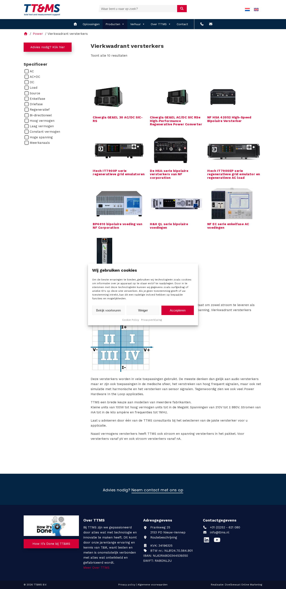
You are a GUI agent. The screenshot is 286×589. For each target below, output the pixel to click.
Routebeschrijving (163, 537)
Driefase (36, 104)
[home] (75, 24)
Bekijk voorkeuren (108, 310)
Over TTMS (159, 24)
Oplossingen (91, 24)
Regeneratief (40, 110)
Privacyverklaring (151, 319)
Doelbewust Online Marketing (243, 584)
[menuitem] (247, 9)
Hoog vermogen (42, 121)
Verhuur (135, 24)
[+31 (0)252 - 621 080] (201, 24)
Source (35, 93)
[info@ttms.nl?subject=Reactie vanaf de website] (210, 24)
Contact (182, 24)
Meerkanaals (40, 143)
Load (33, 88)
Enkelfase (37, 99)
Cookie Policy (130, 319)
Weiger (143, 310)
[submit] (182, 8)
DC (32, 82)
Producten (113, 24)
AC (32, 71)
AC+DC (35, 77)
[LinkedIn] (208, 541)
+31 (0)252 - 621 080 (224, 527)
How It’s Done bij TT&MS (51, 544)
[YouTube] (218, 541)
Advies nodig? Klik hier (47, 47)
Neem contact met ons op (157, 490)
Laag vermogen (42, 126)
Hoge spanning (41, 137)
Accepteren (178, 310)
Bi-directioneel (41, 115)
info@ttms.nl (219, 532)
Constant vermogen (45, 132)
